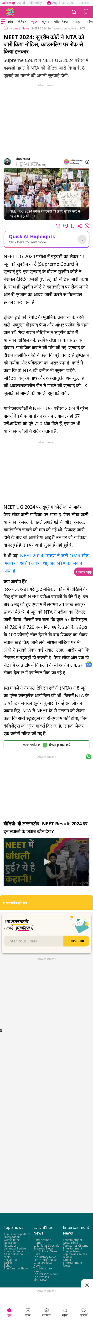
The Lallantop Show (17, 1234)
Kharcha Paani (13, 1251)
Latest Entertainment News (72, 1263)
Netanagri (10, 1246)
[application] (46, 862)
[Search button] (74, 12)
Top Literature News (42, 1270)
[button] (86, 12)
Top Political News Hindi (45, 1252)
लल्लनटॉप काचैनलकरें (46, 744)
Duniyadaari (12, 1237)
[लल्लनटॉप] (10, 12)
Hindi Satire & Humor (42, 1241)
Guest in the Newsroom (12, 1241)
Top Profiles (41, 1277)
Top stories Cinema (75, 1246)
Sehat (7, 1266)
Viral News (40, 1280)
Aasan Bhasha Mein (13, 1255)
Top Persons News (45, 1274)
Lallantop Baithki (15, 1249)
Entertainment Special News (72, 1250)
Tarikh (8, 1263)
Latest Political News (42, 1264)
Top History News (45, 1257)
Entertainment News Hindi (72, 1241)
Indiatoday (35, 3)
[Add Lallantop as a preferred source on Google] (73, 162)
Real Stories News (45, 1260)
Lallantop (8, 3)
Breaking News (43, 1249)
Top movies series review (75, 1255)
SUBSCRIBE (76, 941)
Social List (10, 1260)
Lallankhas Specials (46, 1246)
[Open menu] (3, 21)
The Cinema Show (16, 1269)
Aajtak (21, 3)
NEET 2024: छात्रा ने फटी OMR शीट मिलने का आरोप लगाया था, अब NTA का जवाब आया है (46, 563)
